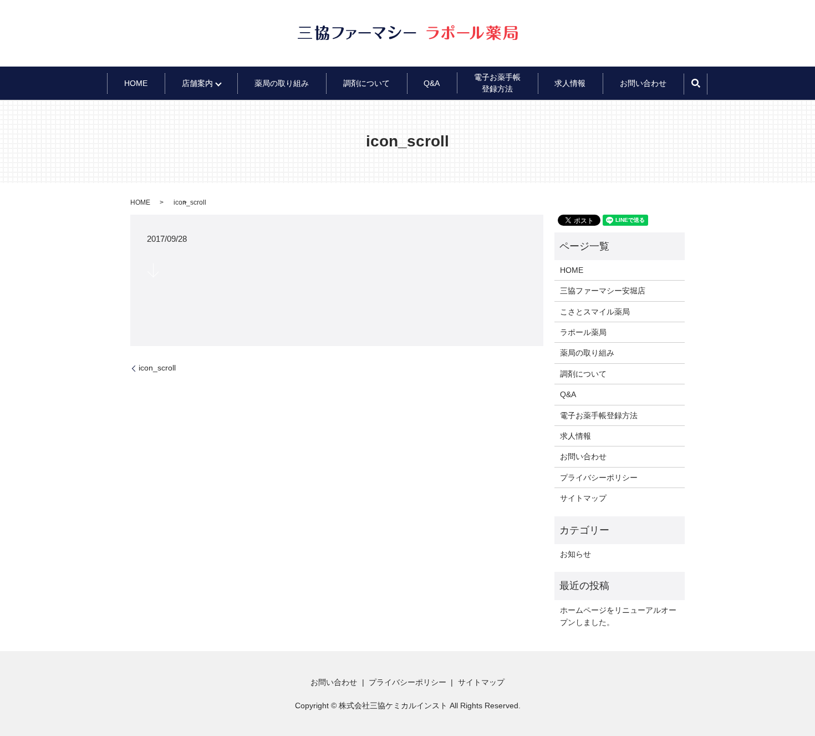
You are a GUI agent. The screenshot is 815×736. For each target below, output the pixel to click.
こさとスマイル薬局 (595, 311)
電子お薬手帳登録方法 (599, 415)
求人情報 (569, 83)
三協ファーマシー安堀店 (602, 290)
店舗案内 (197, 83)
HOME (135, 83)
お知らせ (575, 554)
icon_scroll (157, 367)
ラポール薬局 (583, 332)
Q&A (432, 83)
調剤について (366, 83)
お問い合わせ (643, 83)
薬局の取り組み (281, 83)
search (695, 83)
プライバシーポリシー (599, 477)
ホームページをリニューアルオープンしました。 (618, 616)
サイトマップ (583, 498)
